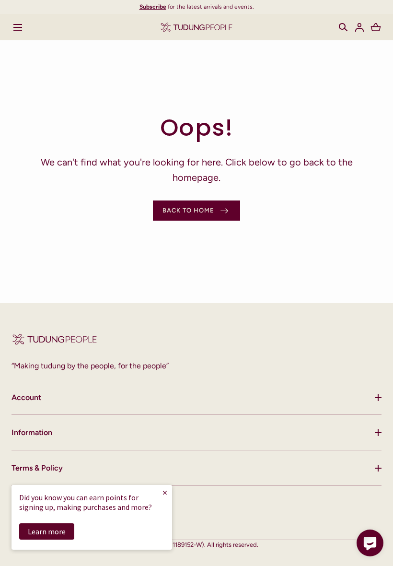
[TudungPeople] (196, 27)
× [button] (164, 492)
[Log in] (359, 27)
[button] (343, 27)
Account (26, 397)
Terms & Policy (37, 467)
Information (32, 432)
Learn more (47, 531)
